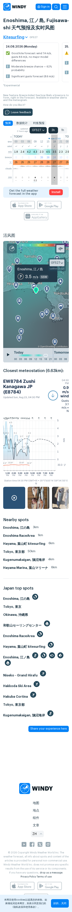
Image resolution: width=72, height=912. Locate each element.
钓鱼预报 (38, 123)
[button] (58, 396)
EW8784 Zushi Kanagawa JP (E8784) (19, 386)
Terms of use (44, 876)
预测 (8, 123)
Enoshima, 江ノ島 (30, 269)
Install (56, 192)
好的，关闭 (59, 903)
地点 (36, 810)
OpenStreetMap (48, 346)
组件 (36, 817)
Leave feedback (21, 112)
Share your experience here (48, 728)
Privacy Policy (28, 876)
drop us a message (51, 872)
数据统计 (22, 123)
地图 (36, 803)
